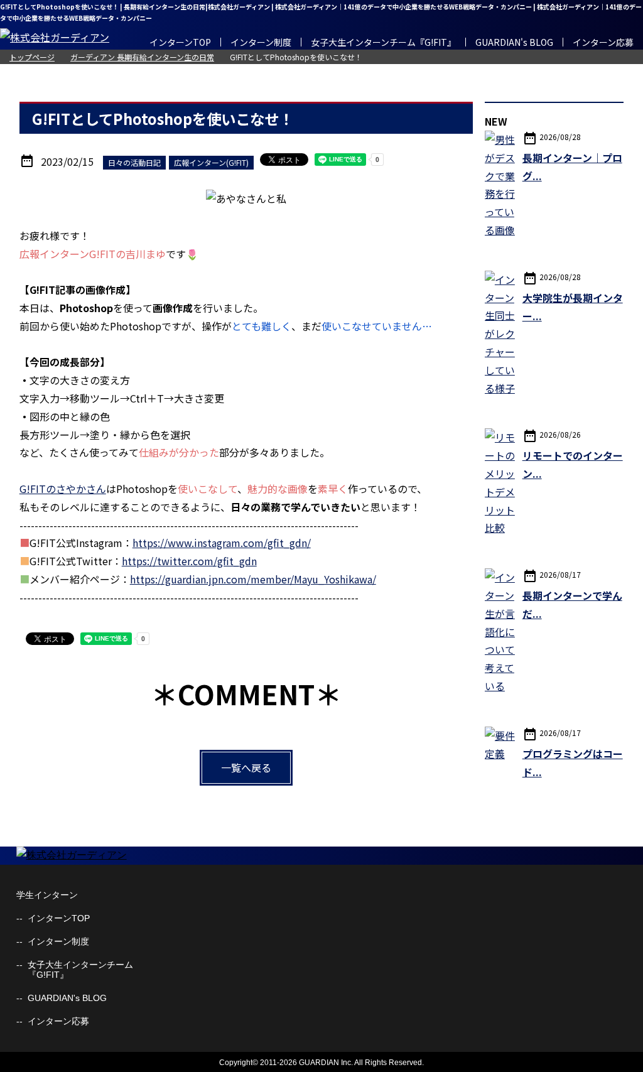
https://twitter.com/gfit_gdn (189, 560)
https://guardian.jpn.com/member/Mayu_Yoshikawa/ (253, 579)
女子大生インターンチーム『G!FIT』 (383, 42)
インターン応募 (603, 42)
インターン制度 (260, 42)
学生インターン (47, 895)
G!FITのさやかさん (62, 488)
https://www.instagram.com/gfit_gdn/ (221, 542)
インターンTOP (180, 42)
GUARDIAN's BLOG (514, 42)
